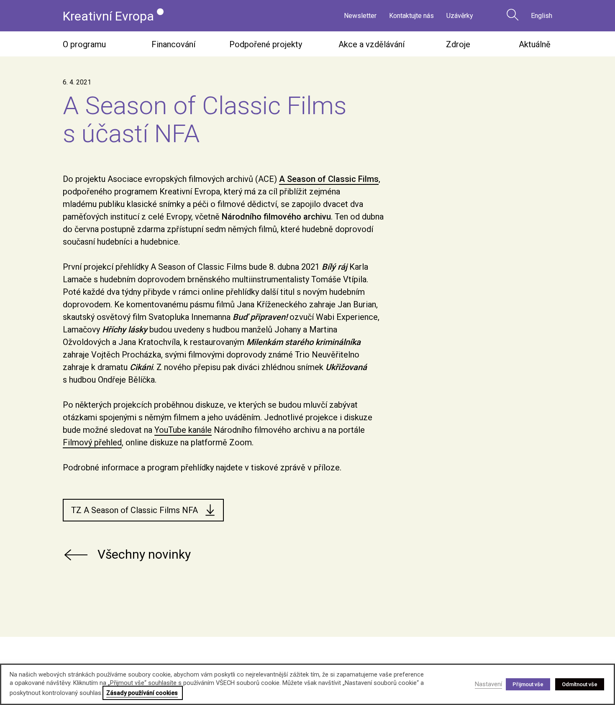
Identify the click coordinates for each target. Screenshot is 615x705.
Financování (173, 44)
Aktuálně (535, 44)
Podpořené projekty (265, 44)
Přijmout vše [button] (527, 684)
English (541, 16)
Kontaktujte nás (411, 16)
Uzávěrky (459, 16)
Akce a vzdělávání (371, 44)
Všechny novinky (144, 554)
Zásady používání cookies (142, 693)
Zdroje (458, 44)
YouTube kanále (183, 430)
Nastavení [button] (488, 684)
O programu (84, 44)
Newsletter (360, 16)
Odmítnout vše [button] (579, 684)
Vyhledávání (512, 14)
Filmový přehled (92, 442)
